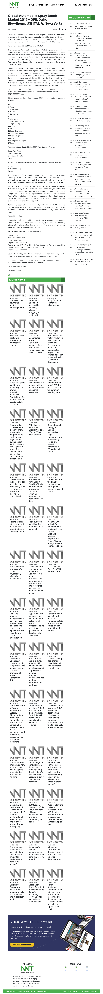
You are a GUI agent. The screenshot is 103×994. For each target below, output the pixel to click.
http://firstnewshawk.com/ (36, 231)
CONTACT (60, 5)
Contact (94, 991)
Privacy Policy (74, 991)
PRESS (52, 5)
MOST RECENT (42, 5)
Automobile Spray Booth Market (34, 50)
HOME (31, 5)
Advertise (85, 991)
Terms (65, 991)
